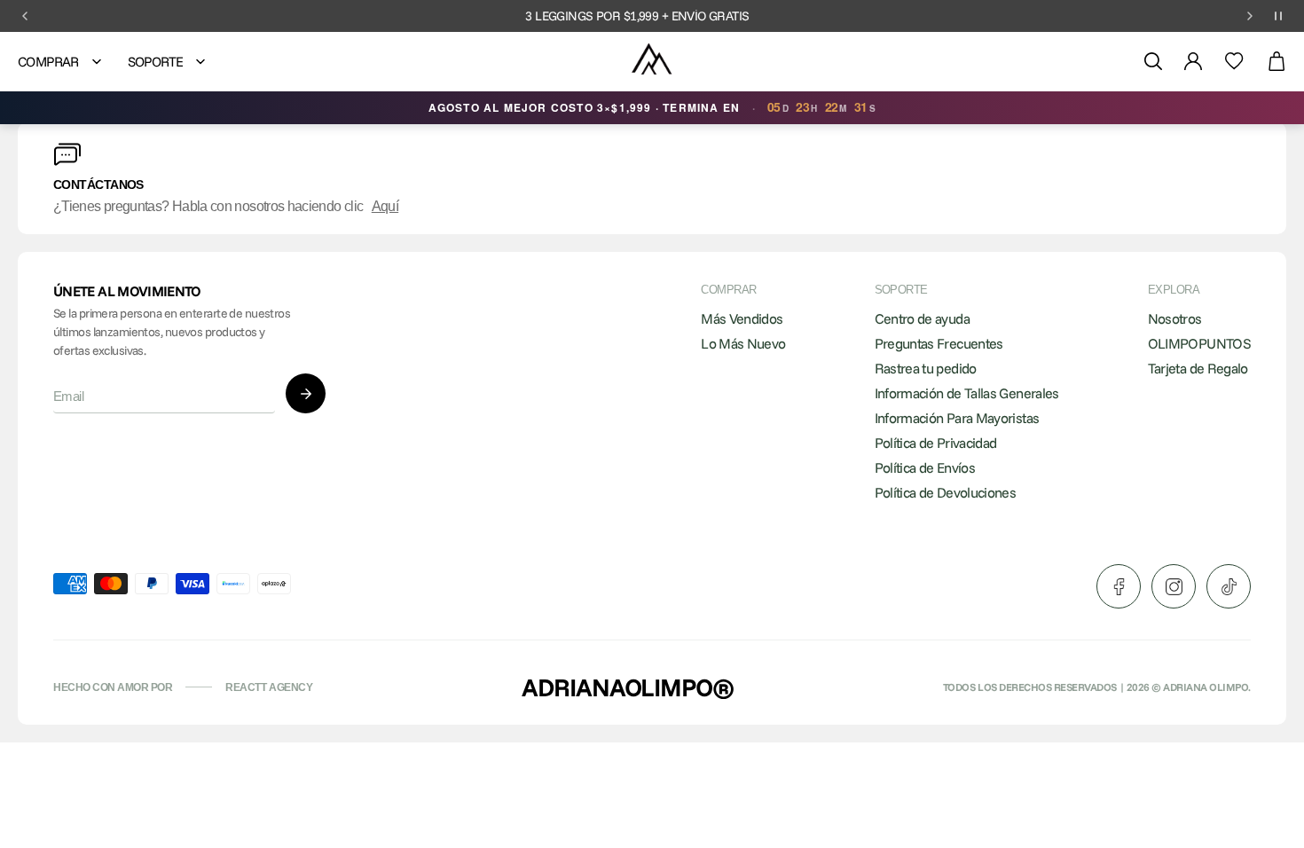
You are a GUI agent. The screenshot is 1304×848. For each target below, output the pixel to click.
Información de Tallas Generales (967, 393)
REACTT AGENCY (268, 687)
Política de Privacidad (936, 442)
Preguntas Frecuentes (939, 343)
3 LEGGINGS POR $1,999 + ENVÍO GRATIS (637, 16)
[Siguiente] (1250, 16)
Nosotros (1175, 318)
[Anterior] (25, 16)
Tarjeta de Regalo (1198, 368)
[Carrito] (1276, 61)
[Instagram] (1173, 586)
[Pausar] (1278, 16)
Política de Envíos (925, 467)
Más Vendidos (741, 318)
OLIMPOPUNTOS (1199, 343)
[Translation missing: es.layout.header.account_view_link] (1193, 61)
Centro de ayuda (922, 318)
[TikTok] (1228, 586)
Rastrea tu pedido (926, 368)
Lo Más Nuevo (743, 343)
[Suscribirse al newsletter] (306, 393)
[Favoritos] (1234, 61)
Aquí (385, 206)
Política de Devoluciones (946, 492)
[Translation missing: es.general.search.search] (1153, 61)
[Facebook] (1118, 586)
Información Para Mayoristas (957, 418)
